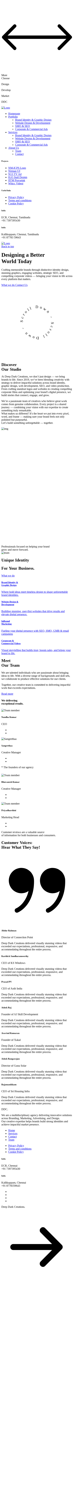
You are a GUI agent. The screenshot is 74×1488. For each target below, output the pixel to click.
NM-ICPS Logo (17, 167)
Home (11, 1130)
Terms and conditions (19, 200)
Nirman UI (14, 171)
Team (18, 150)
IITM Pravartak (16, 180)
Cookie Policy (16, 203)
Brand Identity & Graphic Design (33, 119)
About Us (13, 147)
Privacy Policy (16, 197)
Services (12, 132)
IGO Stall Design (17, 177)
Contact (19, 154)
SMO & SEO (22, 126)
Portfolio (13, 116)
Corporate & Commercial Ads (31, 129)
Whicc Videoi (15, 183)
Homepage (14, 113)
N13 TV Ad (15, 174)
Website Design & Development (32, 122)
